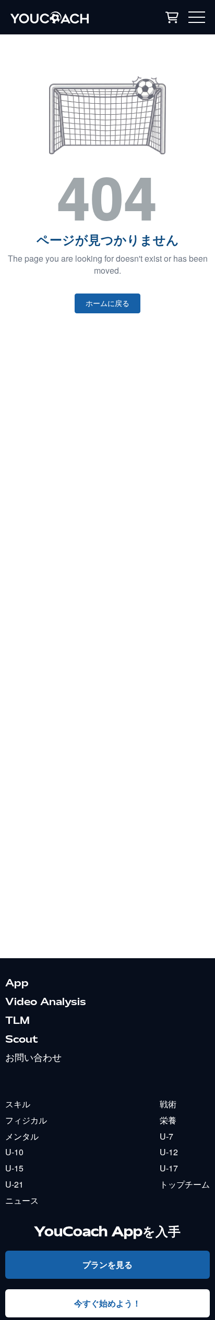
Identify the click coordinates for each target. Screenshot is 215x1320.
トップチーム (185, 1184)
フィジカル (26, 1120)
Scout (21, 1039)
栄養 (168, 1120)
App (17, 982)
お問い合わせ (33, 1057)
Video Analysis (45, 1001)
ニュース (22, 1200)
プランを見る (107, 1264)
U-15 (14, 1168)
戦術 (168, 1104)
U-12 (169, 1152)
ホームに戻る (107, 303)
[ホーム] (65, 17)
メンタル (22, 1136)
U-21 (14, 1184)
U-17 (169, 1168)
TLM (17, 1020)
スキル (17, 1104)
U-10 (14, 1152)
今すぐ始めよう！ (107, 1303)
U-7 (166, 1136)
